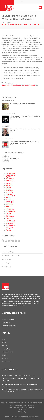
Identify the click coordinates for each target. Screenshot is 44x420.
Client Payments (6, 362)
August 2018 (9, 192)
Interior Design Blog (7, 352)
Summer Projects (15, 158)
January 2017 (9, 203)
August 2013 (9, 227)
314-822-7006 (22, 409)
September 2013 (10, 225)
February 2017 (10, 201)
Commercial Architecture (8, 325)
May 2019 (8, 189)
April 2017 (8, 199)
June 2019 (9, 187)
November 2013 (10, 222)
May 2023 (8, 177)
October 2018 (9, 190)
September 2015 (10, 211)
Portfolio (4, 342)
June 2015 (9, 213)
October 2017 (9, 194)
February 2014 (10, 217)
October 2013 (9, 223)
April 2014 (8, 215)
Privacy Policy (22, 412)
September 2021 (10, 182)
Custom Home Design (8, 252)
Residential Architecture (8, 319)
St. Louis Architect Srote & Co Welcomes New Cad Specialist (18, 85)
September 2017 (10, 196)
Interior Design (6, 263)
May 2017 (8, 197)
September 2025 (10, 175)
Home (3, 23)
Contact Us (5, 358)
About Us (4, 345)
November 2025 (10, 173)
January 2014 (9, 218)
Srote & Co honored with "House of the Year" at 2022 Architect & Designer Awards (24, 142)
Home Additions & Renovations (10, 255)
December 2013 (10, 220)
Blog (8, 23)
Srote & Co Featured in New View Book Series (23, 103)
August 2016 (9, 204)
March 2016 (9, 206)
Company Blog (6, 349)
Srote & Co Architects (15, 402)
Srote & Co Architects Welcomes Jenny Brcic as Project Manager (25, 129)
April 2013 (8, 229)
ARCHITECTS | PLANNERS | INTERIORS (22, 405)
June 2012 (9, 230)
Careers (4, 355)
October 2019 (9, 185)
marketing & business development (29, 416)
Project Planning (6, 259)
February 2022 (10, 178)
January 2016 (9, 208)
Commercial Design (7, 266)
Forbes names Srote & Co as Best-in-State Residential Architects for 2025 (25, 116)
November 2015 (10, 210)
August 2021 (9, 183)
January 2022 (9, 180)
